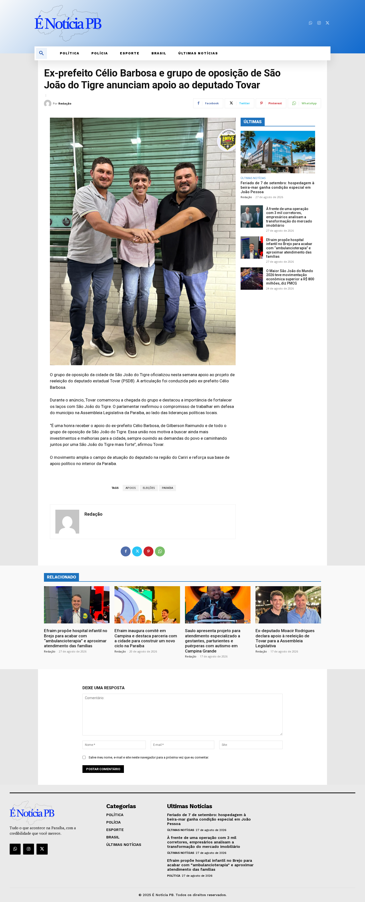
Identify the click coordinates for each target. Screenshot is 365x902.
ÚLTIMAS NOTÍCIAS (253, 178)
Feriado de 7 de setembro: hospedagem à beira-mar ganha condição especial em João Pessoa (277, 187)
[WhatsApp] (160, 551)
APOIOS (131, 488)
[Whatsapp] (311, 23)
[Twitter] (327, 23)
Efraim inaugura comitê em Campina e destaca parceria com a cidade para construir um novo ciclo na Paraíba (145, 638)
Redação (64, 103)
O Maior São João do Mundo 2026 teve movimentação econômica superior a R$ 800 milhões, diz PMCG (290, 277)
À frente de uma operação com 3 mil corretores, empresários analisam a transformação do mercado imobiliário (289, 217)
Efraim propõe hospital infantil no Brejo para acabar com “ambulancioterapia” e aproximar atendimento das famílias (289, 248)
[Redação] (48, 103)
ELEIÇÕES (149, 488)
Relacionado (61, 577)
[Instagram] (319, 23)
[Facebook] (126, 551)
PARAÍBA (167, 488)
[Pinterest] (148, 551)
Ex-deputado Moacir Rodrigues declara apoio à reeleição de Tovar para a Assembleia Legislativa (285, 638)
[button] (41, 53)
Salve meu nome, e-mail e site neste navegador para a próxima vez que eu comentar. (149, 757)
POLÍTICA (173, 875)
